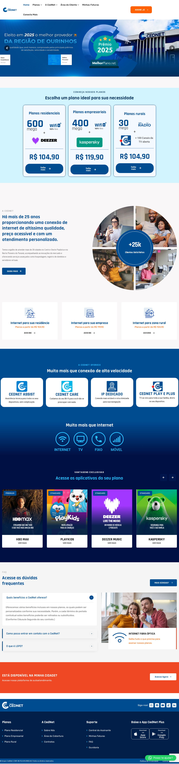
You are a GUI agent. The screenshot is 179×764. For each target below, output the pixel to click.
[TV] (81, 439)
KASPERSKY (157, 539)
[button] (163, 477)
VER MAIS (22, 543)
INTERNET (62, 450)
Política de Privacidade (149, 761)
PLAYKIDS (67, 539)
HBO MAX (22, 539)
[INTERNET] (63, 439)
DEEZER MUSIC (112, 539)
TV (80, 450)
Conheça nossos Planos (24, 60)
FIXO (98, 450)
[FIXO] (99, 439)
